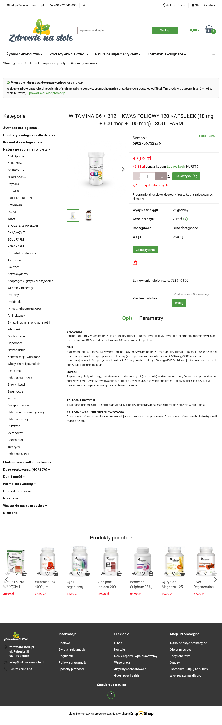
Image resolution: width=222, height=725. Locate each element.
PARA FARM (16, 246)
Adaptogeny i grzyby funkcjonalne (30, 281)
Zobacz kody (176, 166)
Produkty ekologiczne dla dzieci (28, 135)
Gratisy (175, 662)
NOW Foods (16, 177)
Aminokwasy (16, 315)
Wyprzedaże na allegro (185, 675)
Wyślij (179, 303)
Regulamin (66, 656)
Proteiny (13, 295)
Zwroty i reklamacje (72, 649)
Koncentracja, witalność (24, 357)
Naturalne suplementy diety (117, 54)
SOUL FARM (16, 239)
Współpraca (122, 662)
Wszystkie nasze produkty (24, 506)
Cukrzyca (14, 426)
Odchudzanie (16, 336)
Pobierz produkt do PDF (156, 262)
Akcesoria (14, 260)
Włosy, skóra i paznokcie (24, 364)
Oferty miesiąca (181, 649)
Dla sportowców (18, 405)
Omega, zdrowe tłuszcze (24, 308)
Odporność (15, 343)
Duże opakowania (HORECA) (25, 470)
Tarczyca (14, 447)
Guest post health (126, 675)
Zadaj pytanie (145, 250)
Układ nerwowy (18, 419)
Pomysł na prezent (18, 491)
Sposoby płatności (71, 669)
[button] (68, 634)
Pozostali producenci (22, 253)
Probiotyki (14, 301)
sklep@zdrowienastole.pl (26, 662)
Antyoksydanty (18, 274)
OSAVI (12, 211)
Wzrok (12, 398)
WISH (11, 218)
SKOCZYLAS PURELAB (23, 225)
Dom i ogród (13, 477)
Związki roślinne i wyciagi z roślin (29, 322)
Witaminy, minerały (20, 288)
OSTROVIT (15, 170)
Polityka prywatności (73, 662)
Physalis (13, 184)
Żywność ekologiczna (20, 128)
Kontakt (119, 649)
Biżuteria (10, 513)
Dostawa (65, 643)
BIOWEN (13, 191)
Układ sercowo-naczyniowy (26, 412)
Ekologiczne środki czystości (26, 462)
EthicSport (15, 156)
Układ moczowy (18, 454)
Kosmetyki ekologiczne (165, 54)
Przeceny (10, 498)
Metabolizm (15, 433)
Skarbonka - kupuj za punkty (189, 669)
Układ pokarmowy (20, 377)
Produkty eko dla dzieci (67, 54)
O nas (118, 643)
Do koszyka (183, 176)
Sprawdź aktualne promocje (47, 93)
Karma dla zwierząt (18, 484)
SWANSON (15, 205)
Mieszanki (14, 329)
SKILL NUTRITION (20, 198)
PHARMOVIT (16, 232)
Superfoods (15, 391)
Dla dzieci (14, 267)
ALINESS (14, 163)
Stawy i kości (16, 384)
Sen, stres (14, 370)
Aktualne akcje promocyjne (188, 643)
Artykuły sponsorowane (130, 669)
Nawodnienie (16, 350)
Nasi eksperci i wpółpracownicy (135, 656)
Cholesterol (15, 440)
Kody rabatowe (180, 656)
